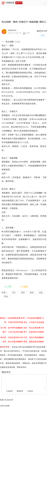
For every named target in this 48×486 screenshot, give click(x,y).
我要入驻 (3, 400)
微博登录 (20, 391)
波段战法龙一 (13, 30)
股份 (6, 296)
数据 (32, 293)
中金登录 (9, 391)
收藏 (25, 286)
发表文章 (10, 400)
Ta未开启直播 (4, 406)
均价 (14, 293)
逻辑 (23, 293)
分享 (9, 286)
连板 (41, 293)
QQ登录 (30, 391)
